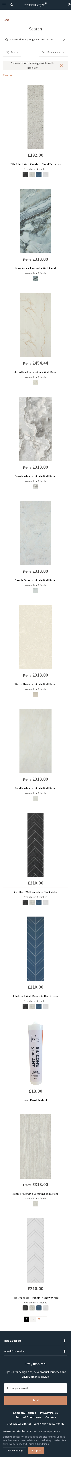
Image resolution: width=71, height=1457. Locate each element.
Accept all (36, 1450)
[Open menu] (4, 5)
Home (6, 20)
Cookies (50, 1417)
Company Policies (24, 1413)
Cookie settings (14, 1450)
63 (39, 1319)
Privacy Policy (49, 1413)
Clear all (8, 75)
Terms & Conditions (28, 1417)
